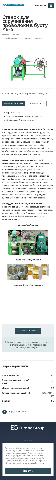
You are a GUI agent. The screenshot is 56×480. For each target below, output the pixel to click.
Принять (28, 471)
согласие (35, 448)
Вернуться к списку (18, 412)
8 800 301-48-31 (39, 5)
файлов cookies (23, 451)
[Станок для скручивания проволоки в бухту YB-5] (28, 66)
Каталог (28, 440)
